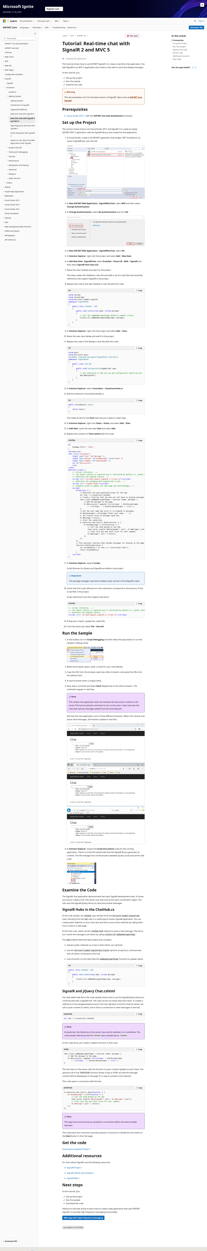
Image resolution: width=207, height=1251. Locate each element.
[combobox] (19, 38)
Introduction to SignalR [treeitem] (20, 105)
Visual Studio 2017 (75, 115)
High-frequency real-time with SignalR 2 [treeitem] (23, 127)
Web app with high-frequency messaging (83, 1217)
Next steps (177, 59)
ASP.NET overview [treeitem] (12, 48)
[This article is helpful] (192, 67)
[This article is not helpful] (195, 67)
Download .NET (196, 27)
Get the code (178, 53)
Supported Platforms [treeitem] (19, 109)
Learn (65, 36)
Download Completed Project (75, 1149)
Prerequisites (178, 40)
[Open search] (195, 21)
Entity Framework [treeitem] (12, 213)
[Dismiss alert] (202, 5)
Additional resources (181, 56)
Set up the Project (180, 43)
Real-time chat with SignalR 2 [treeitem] (22, 114)
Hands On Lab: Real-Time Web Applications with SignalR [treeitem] (23, 141)
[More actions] (143, 36)
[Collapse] (35, 34)
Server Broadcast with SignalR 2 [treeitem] (23, 134)
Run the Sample (179, 46)
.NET (72, 36)
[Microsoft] (4, 21)
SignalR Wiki (72, 1178)
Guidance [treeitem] (12, 92)
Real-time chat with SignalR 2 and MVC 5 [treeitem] (23, 119)
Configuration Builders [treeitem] (14, 74)
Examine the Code (180, 50)
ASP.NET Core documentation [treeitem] (16, 43)
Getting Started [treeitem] (17, 101)
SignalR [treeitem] (10, 83)
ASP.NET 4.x (81, 36)
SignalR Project (73, 1167)
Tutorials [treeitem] (8, 52)
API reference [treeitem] (10, 240)
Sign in (201, 21)
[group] (106, 500)
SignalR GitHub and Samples (80, 1173)
